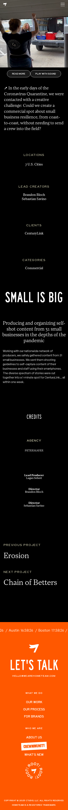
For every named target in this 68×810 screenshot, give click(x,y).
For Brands (34, 716)
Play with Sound (45, 73)
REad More (18, 73)
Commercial (34, 268)
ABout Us (34, 737)
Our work (34, 702)
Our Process (34, 709)
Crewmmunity (34, 745)
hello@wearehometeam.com (33, 676)
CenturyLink (34, 233)
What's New (34, 754)
